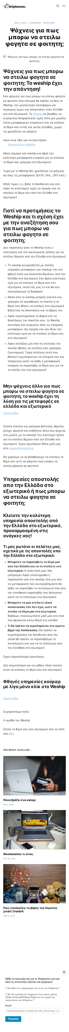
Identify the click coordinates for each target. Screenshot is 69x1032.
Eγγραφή (13, 1018)
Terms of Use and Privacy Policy (21, 997)
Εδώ (11, 733)
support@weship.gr (21, 448)
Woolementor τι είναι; (18, 854)
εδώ (21, 184)
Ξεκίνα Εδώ (10, 413)
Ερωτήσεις (49, 23)
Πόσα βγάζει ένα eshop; (19, 800)
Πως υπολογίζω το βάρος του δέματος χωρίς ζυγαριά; (30, 909)
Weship (38, 113)
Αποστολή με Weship (21, 144)
